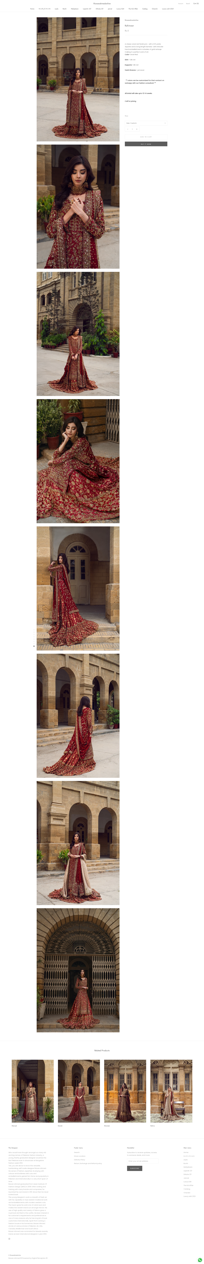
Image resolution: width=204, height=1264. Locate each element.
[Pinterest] (135, 115)
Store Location (79, 1156)
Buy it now (146, 144)
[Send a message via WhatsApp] (200, 1260)
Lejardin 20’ (87, 9)
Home (32, 9)
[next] (197, 1092)
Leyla (56, 9)
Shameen (107, 1126)
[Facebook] (130, 115)
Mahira (152, 1126)
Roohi (65, 9)
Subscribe (134, 1168)
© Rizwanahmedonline (14, 1255)
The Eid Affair (133, 9)
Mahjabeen (75, 9)
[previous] (6, 1092)
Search (188, 4)
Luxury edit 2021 (168, 9)
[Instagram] (9, 1238)
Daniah (60, 1126)
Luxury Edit (120, 9)
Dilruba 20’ (100, 9)
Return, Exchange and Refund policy (88, 1163)
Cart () (196, 3)
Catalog (144, 9)
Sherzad (14, 1126)
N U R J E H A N (44, 9)
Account (180, 4)
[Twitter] (133, 115)
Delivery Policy (79, 1160)
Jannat (110, 9)
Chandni (155, 9)
